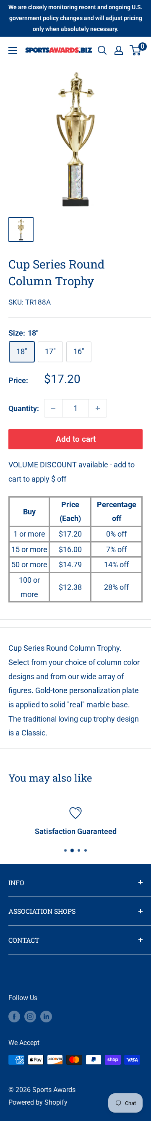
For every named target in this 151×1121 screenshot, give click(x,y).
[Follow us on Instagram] (30, 1016)
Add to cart (76, 439)
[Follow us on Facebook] (14, 1016)
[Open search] (102, 50)
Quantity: (23, 408)
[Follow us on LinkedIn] (46, 1016)
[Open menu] (12, 50)
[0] (135, 50)
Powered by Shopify (38, 1102)
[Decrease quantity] (53, 408)
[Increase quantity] (98, 408)
